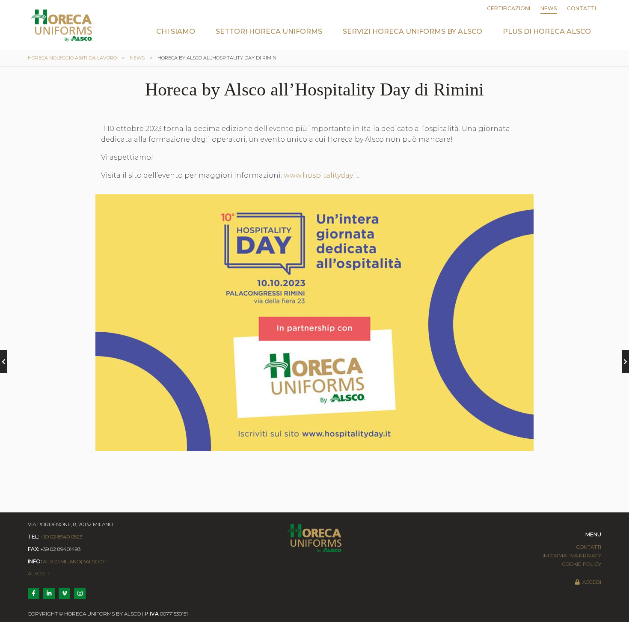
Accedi (591, 582)
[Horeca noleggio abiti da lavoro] (62, 25)
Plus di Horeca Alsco (547, 31)
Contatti (581, 8)
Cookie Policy (581, 564)
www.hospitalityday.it (321, 175)
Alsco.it (39, 573)
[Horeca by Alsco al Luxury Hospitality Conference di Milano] (625, 361)
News (548, 8)
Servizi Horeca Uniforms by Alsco (412, 31)
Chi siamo (175, 31)
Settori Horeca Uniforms (269, 31)
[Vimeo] (64, 593)
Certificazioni (508, 8)
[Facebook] (33, 593)
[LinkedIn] (49, 593)
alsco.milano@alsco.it (75, 561)
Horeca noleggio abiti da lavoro (72, 58)
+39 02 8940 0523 (61, 536)
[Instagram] (80, 593)
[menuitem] (175, 38)
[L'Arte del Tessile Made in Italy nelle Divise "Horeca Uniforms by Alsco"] (3, 361)
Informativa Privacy (572, 555)
